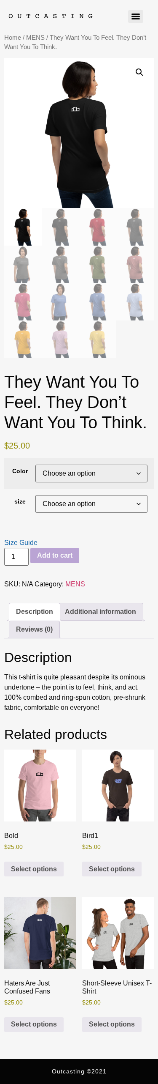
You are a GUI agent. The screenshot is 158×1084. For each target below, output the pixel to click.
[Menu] (135, 16)
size (20, 501)
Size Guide (20, 542)
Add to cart (54, 555)
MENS (35, 37)
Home (12, 37)
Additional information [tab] (100, 611)
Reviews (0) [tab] (34, 629)
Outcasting (52, 16)
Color (20, 471)
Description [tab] (34, 611)
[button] (139, 72)
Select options (34, 869)
